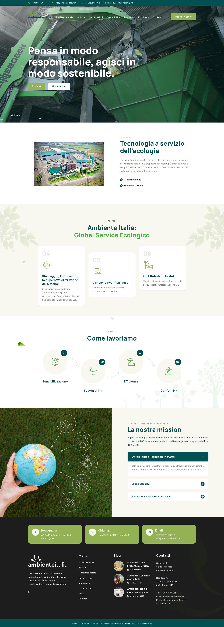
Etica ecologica (140, 483)
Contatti (157, 17)
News (146, 17)
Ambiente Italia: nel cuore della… (138, 577)
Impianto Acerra (88, 572)
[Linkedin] (29, 592)
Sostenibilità (113, 17)
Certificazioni (96, 17)
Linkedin (16, 115)
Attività (81, 17)
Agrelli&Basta (146, 623)
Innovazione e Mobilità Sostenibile (151, 496)
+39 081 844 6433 (119, 534)
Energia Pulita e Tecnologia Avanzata (153, 456)
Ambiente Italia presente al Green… (138, 564)
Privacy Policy (118, 623)
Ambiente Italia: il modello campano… (138, 590)
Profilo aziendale (64, 17)
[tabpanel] (112, 273)
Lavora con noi (131, 17)
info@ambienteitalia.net (168, 538)
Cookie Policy (130, 623)
